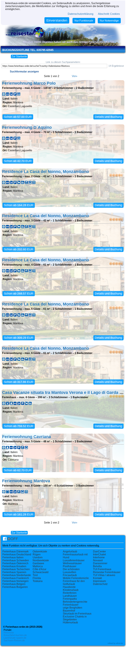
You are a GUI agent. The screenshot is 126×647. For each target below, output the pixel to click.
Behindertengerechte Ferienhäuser (75, 603)
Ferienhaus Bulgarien (15, 587)
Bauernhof (69, 610)
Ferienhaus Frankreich (15, 578)
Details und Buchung (108, 116)
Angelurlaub (70, 551)
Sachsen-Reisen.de (14, 640)
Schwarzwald (40, 572)
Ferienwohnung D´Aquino (27, 127)
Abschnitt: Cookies (109, 13)
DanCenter (99, 551)
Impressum (99, 581)
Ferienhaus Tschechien (16, 569)
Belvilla (97, 566)
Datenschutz (100, 584)
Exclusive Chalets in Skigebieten (75, 618)
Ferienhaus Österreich (15, 563)
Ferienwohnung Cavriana (26, 436)
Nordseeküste (41, 560)
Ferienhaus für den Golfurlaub (74, 582)
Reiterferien (69, 592)
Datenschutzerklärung (80, 13)
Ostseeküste (40, 551)
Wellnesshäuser (72, 563)
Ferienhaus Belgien (13, 584)
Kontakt (97, 578)
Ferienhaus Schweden (15, 560)
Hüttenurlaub (70, 622)
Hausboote (69, 587)
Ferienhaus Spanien (14, 572)
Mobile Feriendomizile (76, 578)
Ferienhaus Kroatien (14, 566)
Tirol (35, 575)
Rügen (37, 554)
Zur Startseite (19, 56)
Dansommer (100, 563)
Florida (37, 578)
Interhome (99, 557)
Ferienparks (70, 598)
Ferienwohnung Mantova (26, 481)
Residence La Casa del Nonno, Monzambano (45, 171)
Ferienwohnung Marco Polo (29, 83)
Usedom (37, 557)
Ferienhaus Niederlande (16, 575)
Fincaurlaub (70, 575)
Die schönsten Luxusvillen (71, 571)
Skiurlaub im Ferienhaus (77, 613)
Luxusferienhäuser (73, 560)
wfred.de (119, 643)
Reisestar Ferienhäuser (106, 572)
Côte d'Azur (39, 569)
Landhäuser (70, 595)
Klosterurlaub (70, 590)
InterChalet (99, 554)
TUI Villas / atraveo (104, 575)
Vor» (74, 76)
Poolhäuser (69, 566)
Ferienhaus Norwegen (15, 581)
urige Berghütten (72, 607)
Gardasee (38, 563)
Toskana (37, 581)
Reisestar (9, 632)
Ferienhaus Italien (12, 557)
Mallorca (38, 566)
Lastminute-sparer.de (15, 637)
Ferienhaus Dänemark (15, 551)
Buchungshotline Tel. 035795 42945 (27, 50)
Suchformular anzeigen (24, 71)
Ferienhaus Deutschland (16, 554)
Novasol (98, 560)
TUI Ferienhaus (102, 569)
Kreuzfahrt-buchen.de (15, 635)
